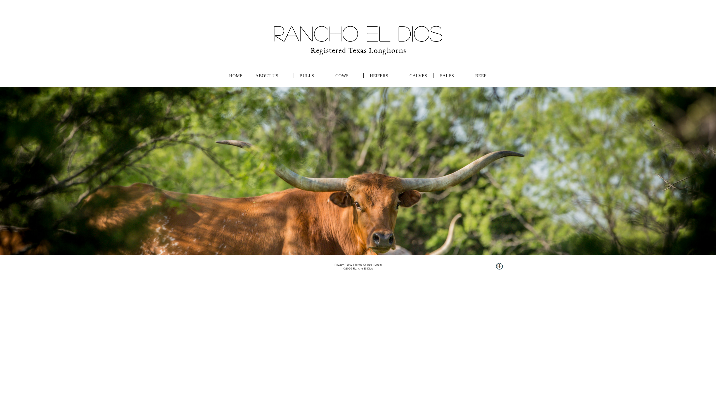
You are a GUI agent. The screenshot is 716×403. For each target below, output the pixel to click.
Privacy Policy (343, 264)
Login (378, 264)
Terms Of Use (363, 264)
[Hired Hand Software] (499, 268)
